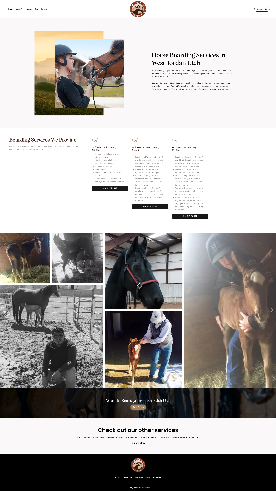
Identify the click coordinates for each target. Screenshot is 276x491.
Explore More (138, 443)
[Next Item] (272, 310)
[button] (28, 9)
